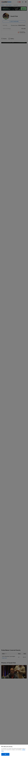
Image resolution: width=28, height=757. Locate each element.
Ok (5, 754)
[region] (14, 751)
